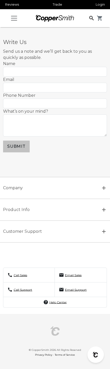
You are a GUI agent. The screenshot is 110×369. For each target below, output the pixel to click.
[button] (92, 17)
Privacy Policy (43, 354)
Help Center (58, 302)
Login (100, 4)
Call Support (23, 289)
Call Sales (20, 275)
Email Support (76, 289)
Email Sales (73, 275)
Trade (57, 4)
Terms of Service (65, 354)
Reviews (12, 4)
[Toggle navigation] (14, 18)
